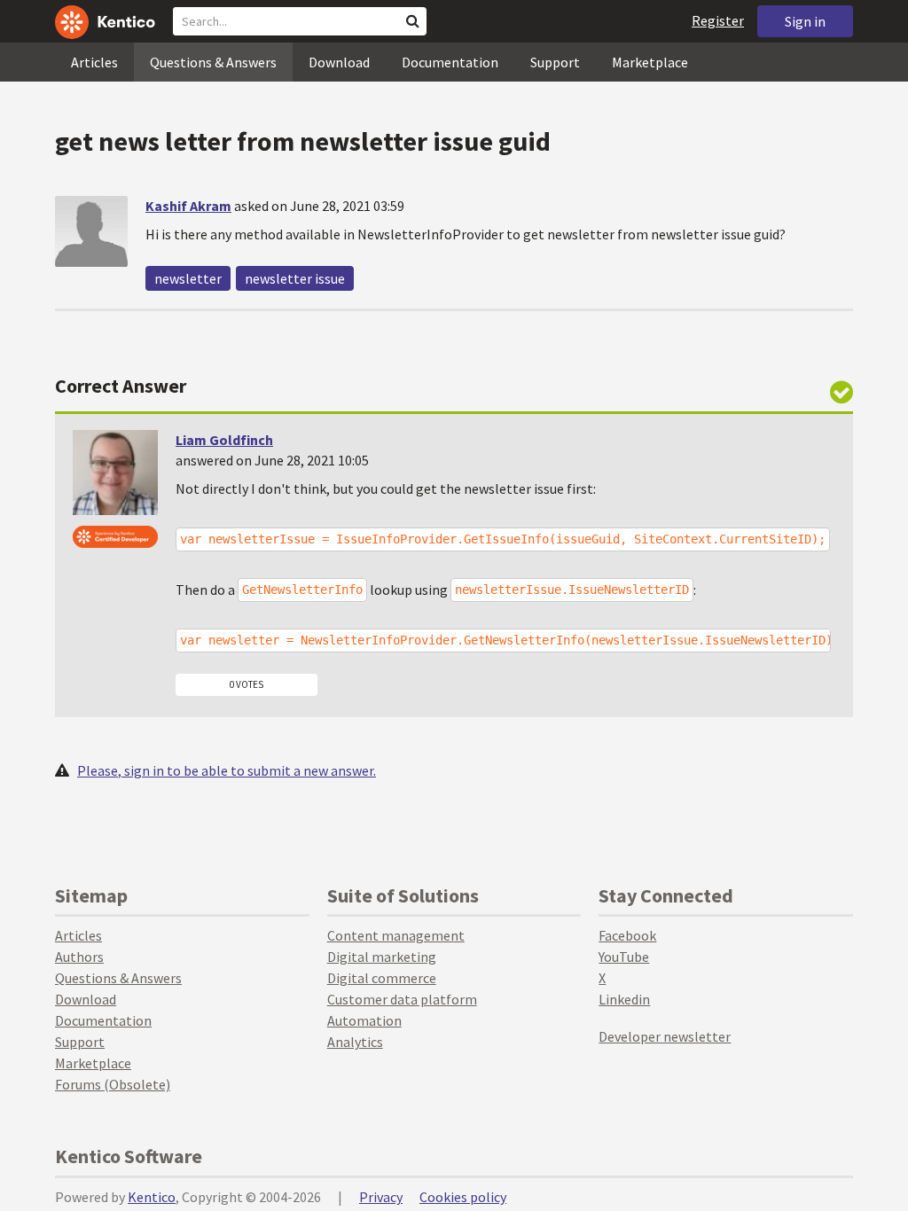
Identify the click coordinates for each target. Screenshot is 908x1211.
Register (718, 20)
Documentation (450, 62)
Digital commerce (381, 978)
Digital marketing (381, 956)
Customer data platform (402, 999)
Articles (94, 62)
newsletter (188, 278)
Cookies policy (462, 1197)
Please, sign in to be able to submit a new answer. (226, 770)
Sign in (805, 21)
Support (555, 62)
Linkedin (624, 999)
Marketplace (650, 62)
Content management (396, 935)
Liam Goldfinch (224, 440)
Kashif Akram (188, 206)
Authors (79, 956)
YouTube (624, 956)
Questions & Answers (213, 62)
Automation (364, 1020)
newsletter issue (295, 278)
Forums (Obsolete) (112, 1084)
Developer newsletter (665, 1036)
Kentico (152, 1197)
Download (339, 62)
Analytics (355, 1042)
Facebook (627, 935)
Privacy (381, 1197)
